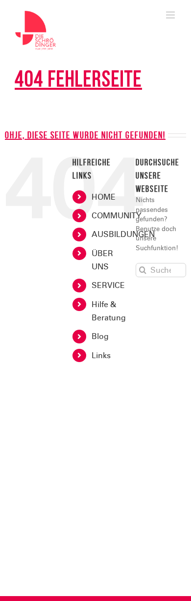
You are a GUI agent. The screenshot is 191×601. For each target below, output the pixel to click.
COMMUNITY (117, 215)
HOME (104, 197)
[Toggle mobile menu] (171, 15)
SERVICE (108, 285)
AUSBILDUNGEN (123, 234)
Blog (100, 336)
